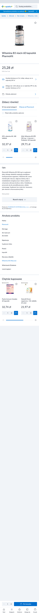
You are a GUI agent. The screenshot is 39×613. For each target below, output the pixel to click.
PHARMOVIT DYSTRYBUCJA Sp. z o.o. (18, 207)
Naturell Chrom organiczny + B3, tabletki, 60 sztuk (29, 301)
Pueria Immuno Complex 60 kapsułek (9, 300)
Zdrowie (11, 16)
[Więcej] (35, 94)
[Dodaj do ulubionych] (35, 22)
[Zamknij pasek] (36, 11)
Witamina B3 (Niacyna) (9, 261)
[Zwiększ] (11, 604)
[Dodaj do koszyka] (16, 150)
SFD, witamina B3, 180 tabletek (9, 137)
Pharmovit (5, 224)
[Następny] (35, 157)
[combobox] (26, 6)
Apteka (4, 16)
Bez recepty (20, 16)
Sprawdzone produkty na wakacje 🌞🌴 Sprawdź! (18, 11)
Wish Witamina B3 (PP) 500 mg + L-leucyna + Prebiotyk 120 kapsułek (28, 138)
